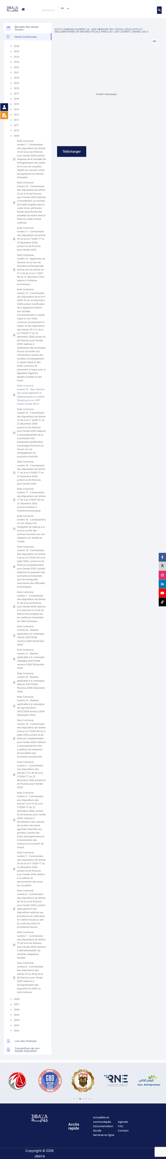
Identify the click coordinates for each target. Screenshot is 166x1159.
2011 (16, 125)
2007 (16, 1004)
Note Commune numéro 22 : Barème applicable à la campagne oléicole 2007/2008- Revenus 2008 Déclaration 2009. (31, 682)
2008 (16, 999)
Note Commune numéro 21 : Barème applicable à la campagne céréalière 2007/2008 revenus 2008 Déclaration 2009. (30, 658)
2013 (16, 114)
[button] (4, 1080)
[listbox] (64, 8)
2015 (16, 104)
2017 (16, 93)
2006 (16, 1009)
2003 (16, 1025)
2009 (16, 135)
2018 (16, 88)
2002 (16, 1030)
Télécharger (71, 151)
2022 (16, 67)
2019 (16, 83)
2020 (16, 77)
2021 (16, 72)
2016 (16, 98)
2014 (16, 109)
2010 (16, 130)
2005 (16, 1014)
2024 (16, 56)
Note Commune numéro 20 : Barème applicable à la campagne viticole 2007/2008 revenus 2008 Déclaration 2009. (30, 635)
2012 (16, 119)
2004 (16, 1020)
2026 (16, 46)
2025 (16, 51)
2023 (16, 61)
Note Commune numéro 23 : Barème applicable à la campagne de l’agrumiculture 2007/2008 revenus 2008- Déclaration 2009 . (31, 705)
